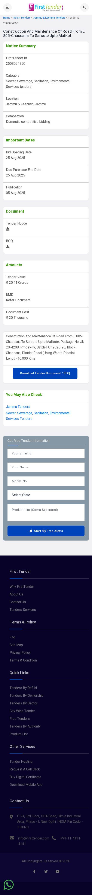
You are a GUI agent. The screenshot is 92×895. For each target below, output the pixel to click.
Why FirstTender (22, 586)
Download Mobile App (26, 784)
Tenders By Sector (23, 703)
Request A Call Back (25, 769)
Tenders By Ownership (26, 695)
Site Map (16, 645)
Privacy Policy (20, 652)
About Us (16, 594)
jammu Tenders (18, 406)
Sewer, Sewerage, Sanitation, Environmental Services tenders (38, 416)
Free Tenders (20, 718)
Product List (19, 734)
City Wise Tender (22, 711)
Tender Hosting (21, 761)
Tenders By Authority (25, 726)
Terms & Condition (23, 660)
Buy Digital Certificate (25, 777)
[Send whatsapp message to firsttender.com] (8, 884)
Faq (12, 637)
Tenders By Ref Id (23, 688)
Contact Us (18, 602)
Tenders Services (23, 609)
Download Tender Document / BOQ (45, 373)
